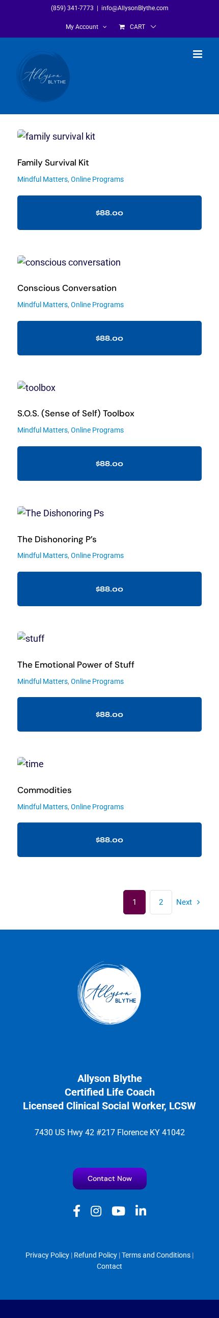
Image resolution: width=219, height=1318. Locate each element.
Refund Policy (95, 1255)
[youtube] (118, 1211)
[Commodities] (109, 764)
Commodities (44, 790)
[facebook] (76, 1211)
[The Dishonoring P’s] (109, 513)
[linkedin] (140, 1211)
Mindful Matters (42, 179)
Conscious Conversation (67, 287)
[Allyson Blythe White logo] (109, 964)
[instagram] (96, 1211)
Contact (109, 1266)
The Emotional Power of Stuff (75, 664)
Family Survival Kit (53, 162)
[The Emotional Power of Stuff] (109, 639)
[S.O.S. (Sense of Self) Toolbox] (109, 388)
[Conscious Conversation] (109, 262)
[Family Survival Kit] (109, 136)
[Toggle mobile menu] (198, 54)
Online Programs (97, 179)
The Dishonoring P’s (57, 539)
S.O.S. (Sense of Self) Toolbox (75, 413)
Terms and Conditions (156, 1255)
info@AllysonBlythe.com (135, 8)
